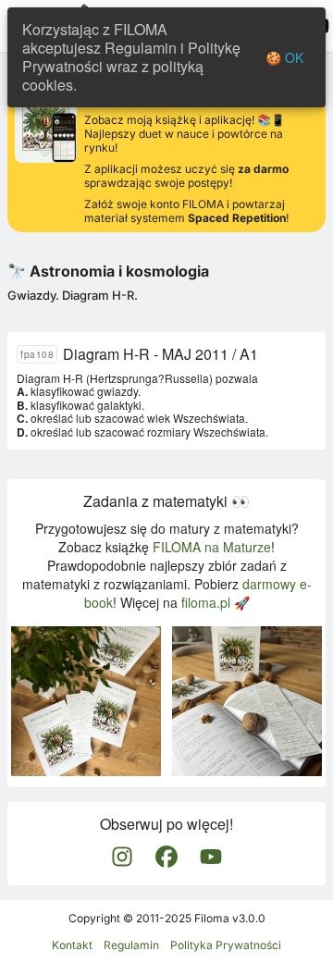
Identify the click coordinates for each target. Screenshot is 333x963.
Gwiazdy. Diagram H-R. (72, 295)
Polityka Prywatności (225, 945)
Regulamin (131, 945)
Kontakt (72, 945)
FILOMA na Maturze (212, 546)
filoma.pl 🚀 (215, 602)
